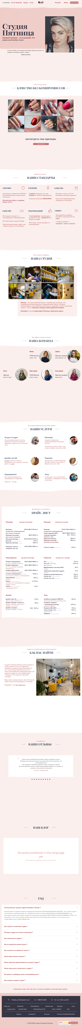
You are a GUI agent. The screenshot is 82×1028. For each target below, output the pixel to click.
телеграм (72, 223)
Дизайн (7, 460)
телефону (59, 223)
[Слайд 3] (43, 779)
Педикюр (48, 458)
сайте (12, 464)
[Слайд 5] (49, 779)
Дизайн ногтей (11, 458)
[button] (26, 2)
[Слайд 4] (47, 779)
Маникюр (49, 437)
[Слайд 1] (36, 779)
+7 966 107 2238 (41, 1000)
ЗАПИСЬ (58, 211)
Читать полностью (25, 54)
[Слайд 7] (34, 779)
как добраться (20, 685)
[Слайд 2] (38, 779)
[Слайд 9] (45, 779)
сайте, (58, 218)
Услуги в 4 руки (11, 437)
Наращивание (10, 474)
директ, (65, 223)
